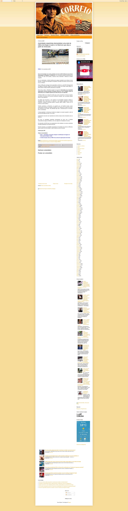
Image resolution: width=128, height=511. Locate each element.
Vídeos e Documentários (42, 37)
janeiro (78, 175)
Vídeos (79, 154)
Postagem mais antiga (68, 183)
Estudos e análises (65, 35)
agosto (78, 167)
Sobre (79, 151)
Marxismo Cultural (55, 35)
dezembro (78, 163)
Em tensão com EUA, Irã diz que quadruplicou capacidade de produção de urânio (86, 347)
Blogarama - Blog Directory (81, 408)
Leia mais (84, 94)
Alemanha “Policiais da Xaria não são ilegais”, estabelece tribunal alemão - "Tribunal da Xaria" (86, 310)
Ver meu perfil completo (81, 55)
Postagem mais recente (42, 183)
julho (77, 198)
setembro (78, 180)
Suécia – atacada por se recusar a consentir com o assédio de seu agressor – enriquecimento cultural (83, 322)
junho (78, 159)
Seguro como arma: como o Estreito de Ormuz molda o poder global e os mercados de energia (84, 110)
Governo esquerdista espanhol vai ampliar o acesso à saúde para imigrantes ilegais (87, 134)
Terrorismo (46, 35)
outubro (78, 164)
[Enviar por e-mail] (58, 145)
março (78, 172)
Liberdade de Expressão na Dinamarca (85, 392)
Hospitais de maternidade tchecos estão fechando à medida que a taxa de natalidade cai (87, 99)
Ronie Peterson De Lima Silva (83, 54)
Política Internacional (75, 35)
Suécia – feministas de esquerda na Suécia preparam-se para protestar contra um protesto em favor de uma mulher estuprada (84, 285)
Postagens (69, 492)
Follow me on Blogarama (81, 444)
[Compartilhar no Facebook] (62, 145)
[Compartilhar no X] (61, 145)
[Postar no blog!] (60, 145)
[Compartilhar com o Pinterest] (64, 145)
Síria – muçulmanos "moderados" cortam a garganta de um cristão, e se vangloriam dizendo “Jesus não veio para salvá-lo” (84, 335)
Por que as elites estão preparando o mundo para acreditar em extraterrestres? (87, 88)
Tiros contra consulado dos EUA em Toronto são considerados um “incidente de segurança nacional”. (84, 122)
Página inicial (39, 35)
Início (48, 146)
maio (77, 170)
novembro (78, 178)
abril (77, 160)
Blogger (69, 502)
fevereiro (78, 174)
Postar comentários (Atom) (46, 185)
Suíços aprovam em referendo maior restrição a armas (86, 370)
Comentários (69, 494)
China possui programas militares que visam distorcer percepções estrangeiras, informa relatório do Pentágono (83, 359)
